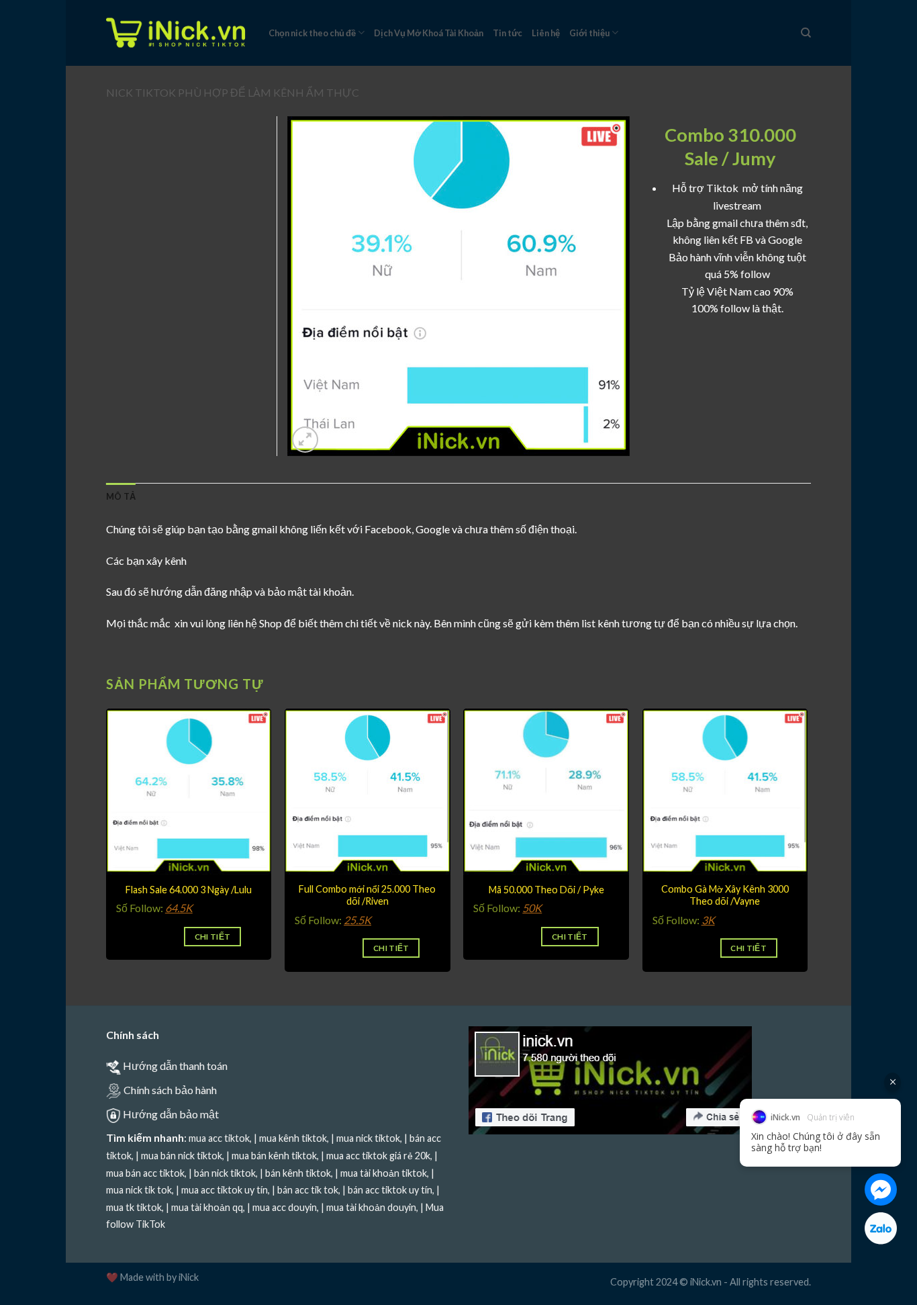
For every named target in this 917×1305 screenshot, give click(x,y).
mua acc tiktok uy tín (224, 1190)
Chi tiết (213, 936)
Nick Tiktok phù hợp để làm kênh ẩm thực (232, 92)
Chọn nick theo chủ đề (312, 33)
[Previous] (107, 855)
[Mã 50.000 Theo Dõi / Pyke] (546, 791)
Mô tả (121, 496)
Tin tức (507, 33)
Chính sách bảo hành (170, 1089)
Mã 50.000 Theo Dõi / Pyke (546, 889)
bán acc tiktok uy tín (390, 1190)
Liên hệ (546, 33)
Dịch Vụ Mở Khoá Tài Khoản (428, 33)
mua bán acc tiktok (145, 1173)
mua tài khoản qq (207, 1207)
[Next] (807, 855)
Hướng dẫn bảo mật (171, 1114)
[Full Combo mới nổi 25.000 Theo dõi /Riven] (367, 791)
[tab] (121, 496)
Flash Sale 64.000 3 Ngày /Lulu (189, 889)
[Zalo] (881, 1228)
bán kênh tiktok (298, 1173)
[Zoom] (305, 439)
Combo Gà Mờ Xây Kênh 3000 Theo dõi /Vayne (725, 895)
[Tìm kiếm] (806, 33)
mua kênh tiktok (293, 1138)
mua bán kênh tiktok (274, 1155)
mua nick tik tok (139, 1190)
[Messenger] (881, 1189)
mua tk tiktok (134, 1207)
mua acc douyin (284, 1207)
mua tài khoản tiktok (383, 1173)
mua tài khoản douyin (371, 1207)
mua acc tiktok (219, 1138)
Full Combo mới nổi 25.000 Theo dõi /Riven (367, 895)
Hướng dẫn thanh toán (175, 1065)
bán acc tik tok (307, 1190)
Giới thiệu (589, 33)
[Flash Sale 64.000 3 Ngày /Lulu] (189, 791)
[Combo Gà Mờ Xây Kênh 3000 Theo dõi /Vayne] (725, 791)
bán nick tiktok (225, 1173)
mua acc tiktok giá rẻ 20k (378, 1155)
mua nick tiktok (368, 1138)
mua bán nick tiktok (181, 1155)
